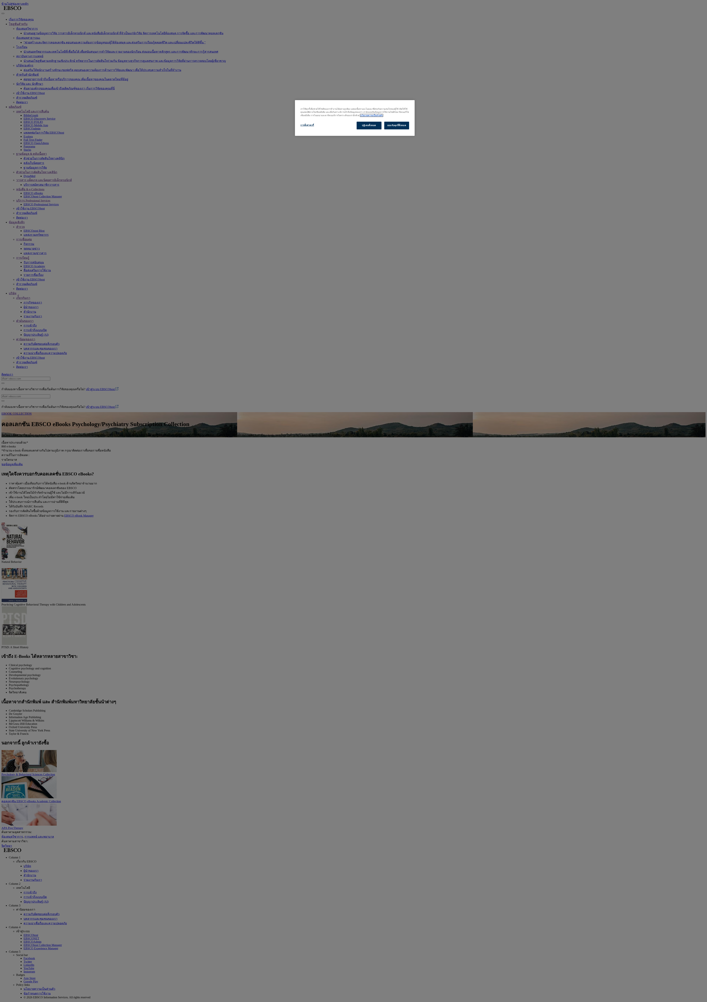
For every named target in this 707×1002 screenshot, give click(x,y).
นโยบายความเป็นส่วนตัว (371, 115)
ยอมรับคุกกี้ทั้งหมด (396, 125)
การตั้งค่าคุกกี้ (307, 125)
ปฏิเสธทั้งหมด (369, 125)
